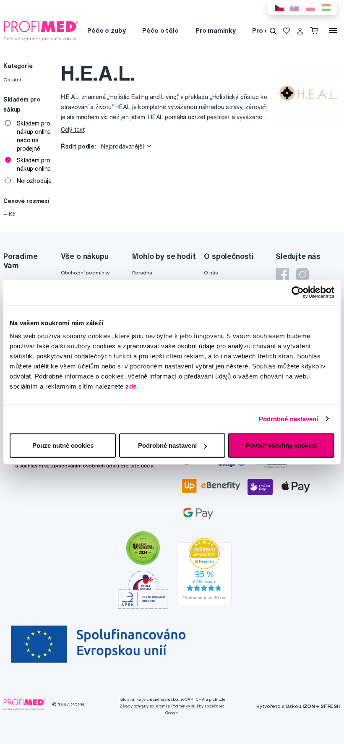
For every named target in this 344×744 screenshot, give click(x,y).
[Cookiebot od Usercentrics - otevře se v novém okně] (297, 292)
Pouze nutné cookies (63, 445)
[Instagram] (302, 274)
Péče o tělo (160, 30)
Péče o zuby (106, 30)
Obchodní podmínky (85, 272)
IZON (308, 706)
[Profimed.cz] (41, 30)
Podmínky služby (187, 706)
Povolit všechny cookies (281, 445)
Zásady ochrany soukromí (143, 706)
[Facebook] (282, 274)
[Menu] (333, 31)
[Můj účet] (300, 30)
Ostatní (12, 79)
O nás (210, 272)
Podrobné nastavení (288, 418)
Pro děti (264, 30)
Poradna (142, 272)
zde (131, 386)
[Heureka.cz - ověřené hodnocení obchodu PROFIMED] (204, 571)
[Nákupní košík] (316, 31)
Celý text (73, 130)
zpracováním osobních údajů (85, 465)
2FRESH (331, 706)
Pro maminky (215, 30)
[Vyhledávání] (273, 30)
